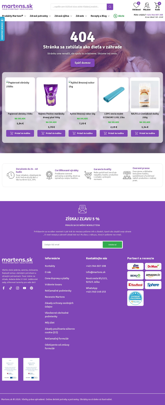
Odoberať (112, 244)
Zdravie (80, 16)
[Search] (110, 7)
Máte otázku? (148, 16)
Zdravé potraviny (39, 16)
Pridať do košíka (22, 133)
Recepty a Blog (99, 16)
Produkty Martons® (12, 16)
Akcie (121, 16)
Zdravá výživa (62, 16)
